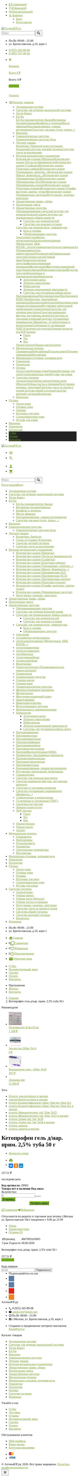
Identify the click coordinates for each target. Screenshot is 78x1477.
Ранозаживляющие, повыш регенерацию (41, 517)
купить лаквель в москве (24, 1128)
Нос (25, 820)
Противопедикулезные (30, 748)
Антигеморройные (27, 657)
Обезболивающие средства (40, 631)
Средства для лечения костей (41, 618)
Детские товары (18, 533)
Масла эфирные (26, 513)
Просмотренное (24, 953)
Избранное (21, 948)
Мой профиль (17, 1441)
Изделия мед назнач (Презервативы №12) (41, 575)
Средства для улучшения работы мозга (47, 729)
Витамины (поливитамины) (33, 507)
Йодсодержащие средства (32, 706)
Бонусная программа (21, 1447)
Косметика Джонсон (28, 536)
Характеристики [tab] (19, 1229)
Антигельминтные (27, 647)
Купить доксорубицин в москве (28, 1096)
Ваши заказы (17, 1444)
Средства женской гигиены (33, 915)
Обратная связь (22, 958)
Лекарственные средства (24, 605)
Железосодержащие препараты (35, 689)
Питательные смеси (21, 601)
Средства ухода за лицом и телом (36, 908)
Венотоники (23, 663)
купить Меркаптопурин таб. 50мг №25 (33, 1112)
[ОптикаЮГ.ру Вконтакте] (11, 1278)
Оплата (13, 436)
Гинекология (24, 673)
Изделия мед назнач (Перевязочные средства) (44, 592)
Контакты (15, 439)
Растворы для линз (27, 413)
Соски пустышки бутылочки (34, 539)
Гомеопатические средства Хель (36, 530)
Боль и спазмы (32, 628)
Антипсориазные (26, 660)
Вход (19, 18)
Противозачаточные (28, 738)
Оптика (13, 866)
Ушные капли (24, 826)
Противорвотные (26, 735)
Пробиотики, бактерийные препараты (39, 755)
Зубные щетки (25, 895)
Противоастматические (30, 761)
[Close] (5, 1472)
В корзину (7, 1259)
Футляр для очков (27, 419)
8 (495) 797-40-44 (19, 53)
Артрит (20, 830)
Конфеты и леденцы (28, 510)
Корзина (14, 86)
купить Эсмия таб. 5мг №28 (26, 1119)
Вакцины (14, 423)
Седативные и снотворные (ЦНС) (37, 800)
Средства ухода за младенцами (35, 546)
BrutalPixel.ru (17, 1329)
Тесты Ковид (17, 497)
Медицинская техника (22, 833)
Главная (18, 937)
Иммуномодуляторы (28, 703)
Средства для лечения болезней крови (39, 611)
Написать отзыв (18, 1153)
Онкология (15, 426)
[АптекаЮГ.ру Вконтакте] (11, 1284)
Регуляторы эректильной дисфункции (39, 771)
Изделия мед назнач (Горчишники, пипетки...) (44, 566)
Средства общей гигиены (32, 911)
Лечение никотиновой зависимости (45, 725)
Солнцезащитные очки (30, 416)
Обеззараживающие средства (34, 608)
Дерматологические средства (34, 686)
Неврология (23, 712)
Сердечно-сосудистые (29, 804)
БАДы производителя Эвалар (34, 504)
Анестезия (22, 634)
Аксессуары (23, 403)
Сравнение (21, 943)
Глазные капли (25, 680)
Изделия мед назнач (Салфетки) (35, 559)
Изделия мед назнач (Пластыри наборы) (40, 562)
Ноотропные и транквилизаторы (36, 709)
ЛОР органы (24, 810)
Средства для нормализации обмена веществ (43, 614)
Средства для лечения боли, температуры (41, 624)
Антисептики (24, 892)
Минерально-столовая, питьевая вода (32, 856)
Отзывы (14, 1415)
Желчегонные (24, 693)
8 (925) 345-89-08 (19, 50)
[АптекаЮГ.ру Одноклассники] (11, 1297)
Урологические (25, 823)
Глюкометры (24, 836)
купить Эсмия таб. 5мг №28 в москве (32, 1122)
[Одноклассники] (16, 1166)
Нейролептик (31, 722)
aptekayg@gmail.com (24, 1311)
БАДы (13, 500)
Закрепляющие (25, 699)
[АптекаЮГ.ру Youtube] (11, 1291)
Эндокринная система (22, 491)
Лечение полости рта (29, 807)
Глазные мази (24, 683)
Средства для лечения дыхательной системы (36, 494)
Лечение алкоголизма (36, 719)
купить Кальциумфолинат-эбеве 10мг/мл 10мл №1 (40, 1102)
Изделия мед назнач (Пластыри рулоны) (40, 582)
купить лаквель (18, 1125)
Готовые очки (24, 406)
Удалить (14, 95)
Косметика (22, 918)
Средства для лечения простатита (37, 778)
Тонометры (23, 846)
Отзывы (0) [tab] (16, 1232)
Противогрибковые (28, 742)
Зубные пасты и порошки (32, 901)
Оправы (21, 410)
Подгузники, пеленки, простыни (36, 595)
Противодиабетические (30, 758)
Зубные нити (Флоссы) (30, 898)
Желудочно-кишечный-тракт (34, 696)
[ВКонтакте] (11, 1166)
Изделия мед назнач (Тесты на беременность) (44, 556)
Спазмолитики (25, 774)
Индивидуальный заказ (23, 969)
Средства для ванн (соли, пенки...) (37, 520)
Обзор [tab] (12, 1225)
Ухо (25, 817)
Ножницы (15, 921)
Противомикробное (28, 745)
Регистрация (24, 22)
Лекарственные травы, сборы (27, 598)
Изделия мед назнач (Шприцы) (35, 552)
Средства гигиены (20, 888)
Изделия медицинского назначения (30, 549)
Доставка (14, 1412)
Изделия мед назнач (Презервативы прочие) (43, 579)
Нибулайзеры (24, 840)
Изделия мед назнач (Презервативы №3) (41, 572)
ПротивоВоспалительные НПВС (36, 751)
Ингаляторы (23, 853)
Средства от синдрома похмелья (36, 787)
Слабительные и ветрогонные (34, 797)
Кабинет (17, 15)
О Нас (12, 433)
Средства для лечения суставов (42, 621)
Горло (26, 813)
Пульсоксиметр (25, 843)
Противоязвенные (27, 732)
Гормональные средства (31, 676)
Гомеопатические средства (25, 526)
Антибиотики (24, 654)
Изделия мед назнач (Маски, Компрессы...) (42, 569)
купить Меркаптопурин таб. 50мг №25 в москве (38, 1115)
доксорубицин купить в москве (28, 1099)
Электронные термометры (32, 849)
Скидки (13, 972)
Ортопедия (15, 429)
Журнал (13, 988)
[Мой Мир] (21, 1166)
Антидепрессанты (34, 716)
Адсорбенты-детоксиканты (33, 637)
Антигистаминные (27, 650)
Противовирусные (27, 764)
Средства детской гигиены (32, 543)
